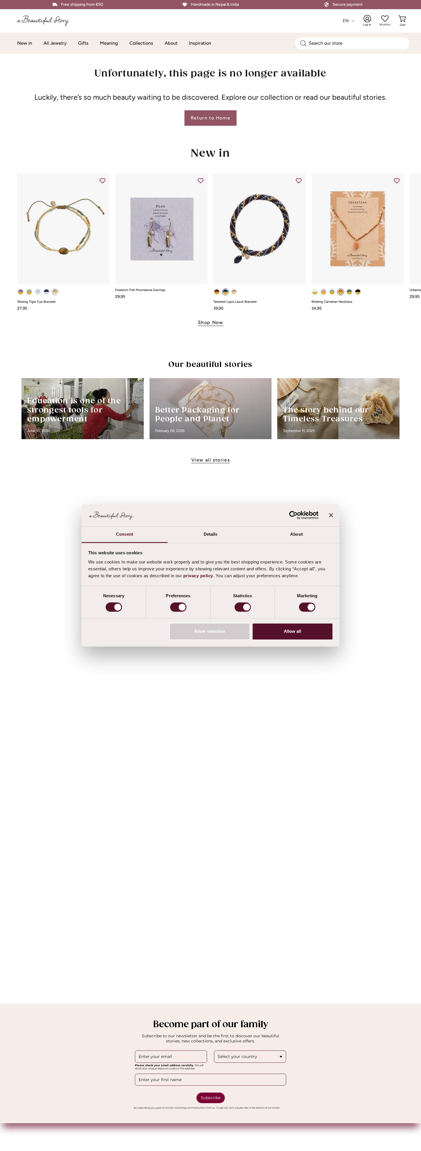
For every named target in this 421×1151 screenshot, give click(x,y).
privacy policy (198, 575)
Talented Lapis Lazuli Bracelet (235, 302)
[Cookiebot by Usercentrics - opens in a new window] (293, 515)
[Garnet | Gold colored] (216, 291)
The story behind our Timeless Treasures (326, 415)
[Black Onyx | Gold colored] (357, 291)
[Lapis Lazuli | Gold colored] (225, 291)
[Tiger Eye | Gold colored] (55, 291)
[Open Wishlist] (385, 18)
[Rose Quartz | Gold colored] (323, 291)
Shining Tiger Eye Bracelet (36, 302)
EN (346, 20)
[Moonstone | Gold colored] (314, 291)
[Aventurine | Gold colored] (29, 291)
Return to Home (210, 118)
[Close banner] (331, 515)
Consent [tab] (124, 534)
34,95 (316, 308)
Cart (403, 21)
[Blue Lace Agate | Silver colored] (37, 291)
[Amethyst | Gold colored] (20, 291)
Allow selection (209, 631)
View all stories (210, 460)
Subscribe (211, 1097)
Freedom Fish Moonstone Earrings (140, 290)
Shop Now (210, 322)
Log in (371, 20)
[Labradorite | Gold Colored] (349, 291)
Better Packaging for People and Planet (197, 415)
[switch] (178, 607)
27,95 (22, 308)
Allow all (292, 631)
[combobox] (352, 43)
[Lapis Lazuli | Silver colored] (46, 291)
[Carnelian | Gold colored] (340, 291)
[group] (210, 241)
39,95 (218, 308)
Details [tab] (211, 534)
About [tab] (296, 534)
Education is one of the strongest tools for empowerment (74, 410)
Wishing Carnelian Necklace (331, 302)
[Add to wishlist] (102, 180)
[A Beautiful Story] (47, 20)
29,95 (120, 296)
